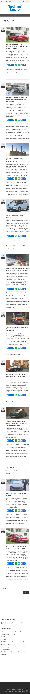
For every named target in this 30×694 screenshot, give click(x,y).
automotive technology (10, 132)
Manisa (22, 72)
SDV (11, 138)
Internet (21, 292)
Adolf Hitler (25, 185)
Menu (24, 1)
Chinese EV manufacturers (11, 576)
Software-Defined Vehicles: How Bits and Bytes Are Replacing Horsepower (16, 99)
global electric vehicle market (20, 579)
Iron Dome (15, 191)
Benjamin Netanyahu (16, 188)
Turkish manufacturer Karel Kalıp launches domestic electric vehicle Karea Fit (17, 329)
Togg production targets (16, 520)
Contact (13, 689)
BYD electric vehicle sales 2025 (12, 573)
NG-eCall (21, 304)
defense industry (23, 188)
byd (10, 72)
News (21, 69)
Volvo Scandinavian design (17, 470)
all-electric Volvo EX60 (15, 447)
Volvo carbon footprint (14, 456)
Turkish (19, 691)
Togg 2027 (23, 517)
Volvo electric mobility (19, 459)
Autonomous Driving (20, 132)
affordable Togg (13, 517)
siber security (15, 138)
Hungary (16, 72)
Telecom (26, 295)
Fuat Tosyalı (18, 517)
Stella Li (21, 75)
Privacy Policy (20, 689)
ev (16, 245)
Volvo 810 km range (14, 450)
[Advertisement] (9, 606)
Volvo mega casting (17, 467)
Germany (10, 191)
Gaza (7, 191)
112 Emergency (13, 298)
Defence (17, 182)
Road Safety (25, 304)
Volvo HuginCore (9, 467)
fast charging (19, 245)
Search (2, 590)
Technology (25, 69)
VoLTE (13, 307)
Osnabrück (22, 191)
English (23, 691)
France (12, 72)
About (8, 689)
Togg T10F (23, 520)
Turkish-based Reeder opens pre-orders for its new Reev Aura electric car (17, 215)
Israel (19, 191)
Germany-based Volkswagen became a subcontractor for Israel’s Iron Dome (15, 159)
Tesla (27, 579)
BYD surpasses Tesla (23, 573)
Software (21, 126)
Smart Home (12, 354)
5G (19, 298)
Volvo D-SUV (12, 459)
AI (14, 123)
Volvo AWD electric (10, 453)
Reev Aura (15, 248)
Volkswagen (20, 194)
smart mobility (9, 307)
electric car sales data (21, 576)
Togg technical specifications (18, 523)
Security (11, 185)
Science (17, 126)
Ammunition (8, 188)
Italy (19, 72)
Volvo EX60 (25, 462)
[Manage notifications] (27, 691)
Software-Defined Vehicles (23, 138)
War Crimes (25, 194)
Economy (17, 69)
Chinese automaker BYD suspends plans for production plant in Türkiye (16, 46)
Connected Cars (15, 135)
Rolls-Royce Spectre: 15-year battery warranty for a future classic (16, 376)
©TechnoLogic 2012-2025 (11, 691)
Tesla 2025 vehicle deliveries (12, 582)
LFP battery (25, 245)
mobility (7, 248)
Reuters (18, 75)
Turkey (24, 248)
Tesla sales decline (21, 582)
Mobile (25, 292)
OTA (19, 135)
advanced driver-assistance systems (19, 129)
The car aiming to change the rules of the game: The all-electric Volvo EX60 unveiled (17, 423)
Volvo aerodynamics (22, 450)
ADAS (11, 129)
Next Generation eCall (14, 304)
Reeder (11, 248)
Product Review (12, 126)
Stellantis (25, 75)
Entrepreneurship (24, 123)
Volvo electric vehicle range (17, 462)
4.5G (17, 298)
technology (20, 248)
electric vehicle (12, 245)
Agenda (11, 69)
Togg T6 (10, 523)
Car (14, 69)
